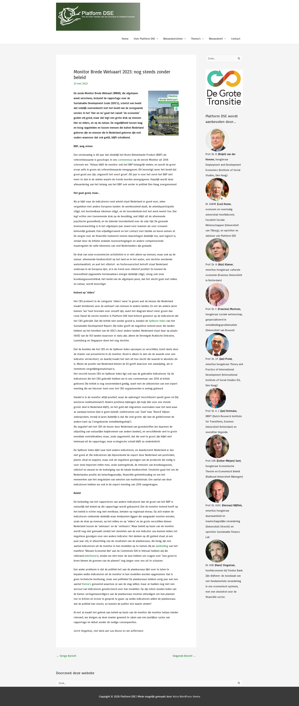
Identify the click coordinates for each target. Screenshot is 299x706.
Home (125, 38)
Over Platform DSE (144, 38)
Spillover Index (157, 320)
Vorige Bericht (66, 655)
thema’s (86, 584)
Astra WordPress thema (186, 696)
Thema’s (196, 38)
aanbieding (162, 546)
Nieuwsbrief (216, 38)
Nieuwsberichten (173, 38)
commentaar (125, 159)
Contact (235, 38)
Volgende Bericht (184, 655)
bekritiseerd (91, 555)
